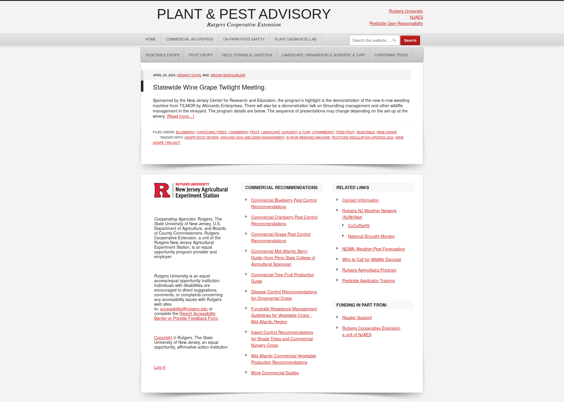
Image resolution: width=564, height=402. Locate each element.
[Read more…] (180, 116)
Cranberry (238, 131)
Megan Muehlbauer (228, 75)
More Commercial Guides (275, 373)
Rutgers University (406, 11)
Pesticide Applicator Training (368, 280)
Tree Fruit (345, 131)
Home (150, 38)
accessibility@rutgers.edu (184, 309)
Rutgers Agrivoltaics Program (369, 270)
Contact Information (360, 200)
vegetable (365, 131)
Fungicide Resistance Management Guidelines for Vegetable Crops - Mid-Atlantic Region (284, 315)
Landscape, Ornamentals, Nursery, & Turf (323, 54)
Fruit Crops (201, 54)
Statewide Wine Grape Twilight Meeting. (209, 86)
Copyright (163, 337)
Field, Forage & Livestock (247, 54)
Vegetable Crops (160, 54)
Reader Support (357, 317)
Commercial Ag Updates (189, 38)
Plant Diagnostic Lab (295, 38)
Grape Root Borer (201, 137)
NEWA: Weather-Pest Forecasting (373, 249)
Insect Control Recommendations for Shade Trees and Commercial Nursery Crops (282, 338)
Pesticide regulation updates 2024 (363, 137)
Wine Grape (387, 131)
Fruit (254, 131)
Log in (160, 367)
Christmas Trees (391, 54)
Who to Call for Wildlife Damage (371, 259)
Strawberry (323, 131)
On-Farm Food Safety (244, 38)
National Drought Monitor (371, 236)
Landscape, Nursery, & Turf (285, 131)
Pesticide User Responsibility (396, 23)
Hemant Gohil (189, 75)
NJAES (416, 17)
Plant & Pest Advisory (244, 14)
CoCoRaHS (359, 225)
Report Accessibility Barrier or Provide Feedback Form (186, 315)
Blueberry (185, 131)
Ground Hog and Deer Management (252, 137)
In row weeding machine (308, 137)
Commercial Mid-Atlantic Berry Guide (283, 257)
